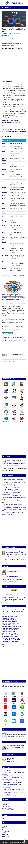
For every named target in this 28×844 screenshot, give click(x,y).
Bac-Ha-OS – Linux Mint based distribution (14, 796)
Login (24, 350)
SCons (4, 213)
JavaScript (17, 554)
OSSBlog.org (5, 834)
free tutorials (22, 131)
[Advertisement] (14, 65)
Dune (3, 262)
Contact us (4, 826)
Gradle (4, 163)
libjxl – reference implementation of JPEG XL (14, 340)
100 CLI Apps (10, 761)
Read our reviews (20, 736)
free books (13, 131)
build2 (4, 268)
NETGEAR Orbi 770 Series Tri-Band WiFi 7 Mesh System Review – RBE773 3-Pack (14, 497)
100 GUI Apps (10, 758)
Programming (5, 35)
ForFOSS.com (5, 833)
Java (21, 552)
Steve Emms (16, 33)
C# (13, 554)
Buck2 (4, 187)
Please (4, 225)
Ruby (11, 333)
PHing (4, 221)
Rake (3, 232)
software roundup (19, 275)
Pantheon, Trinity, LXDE (8, 809)
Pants (4, 216)
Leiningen (5, 192)
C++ (11, 554)
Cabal (4, 248)
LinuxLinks (22, 842)
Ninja (3, 198)
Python (8, 554)
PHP (22, 554)
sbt (3, 174)
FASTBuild (5, 255)
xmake (4, 208)
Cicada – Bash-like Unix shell (11, 781)
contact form (12, 581)
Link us (3, 827)
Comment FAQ (5, 831)
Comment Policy (14, 354)
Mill (3, 203)
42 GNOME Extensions (7, 808)
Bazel (3, 151)
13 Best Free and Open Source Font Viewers (14, 775)
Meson (4, 169)
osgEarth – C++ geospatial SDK (11, 770)
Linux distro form (13, 576)
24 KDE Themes (6, 804)
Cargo (4, 143)
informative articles (9, 305)
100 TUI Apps (10, 760)
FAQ (3, 829)
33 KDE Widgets (6, 806)
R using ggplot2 (13, 465)
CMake (4, 181)
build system (5, 333)
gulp (3, 146)
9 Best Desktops (6, 803)
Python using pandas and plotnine (16, 463)
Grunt (3, 195)
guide (18, 747)
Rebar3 (4, 242)
